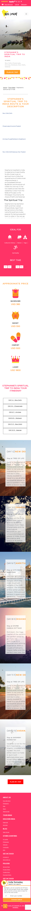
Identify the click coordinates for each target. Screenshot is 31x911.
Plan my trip (12, 72)
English (23, 4)
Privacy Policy (6, 869)
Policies (6, 863)
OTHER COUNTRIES (10, 836)
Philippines (6, 842)
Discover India (9, 819)
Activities (5, 825)
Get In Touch (8, 878)
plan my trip (15, 782)
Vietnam (5, 844)
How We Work (6, 801)
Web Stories (6, 832)
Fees (4, 806)
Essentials (5, 822)
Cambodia (6, 847)
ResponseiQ (25, 902)
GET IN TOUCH (8, 853)
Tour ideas (7, 815)
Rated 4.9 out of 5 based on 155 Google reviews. (15, 906)
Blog (5, 829)
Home (5, 87)
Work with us (6, 859)
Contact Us (6, 857)
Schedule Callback (16, 899)
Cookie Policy (6, 872)
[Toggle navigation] (26, 13)
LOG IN (17, 4)
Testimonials (6, 811)
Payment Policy (7, 875)
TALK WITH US (8, 4)
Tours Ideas (11, 87)
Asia (4, 850)
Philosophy (6, 803)
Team (4, 809)
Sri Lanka (5, 839)
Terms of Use (6, 867)
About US (7, 797)
